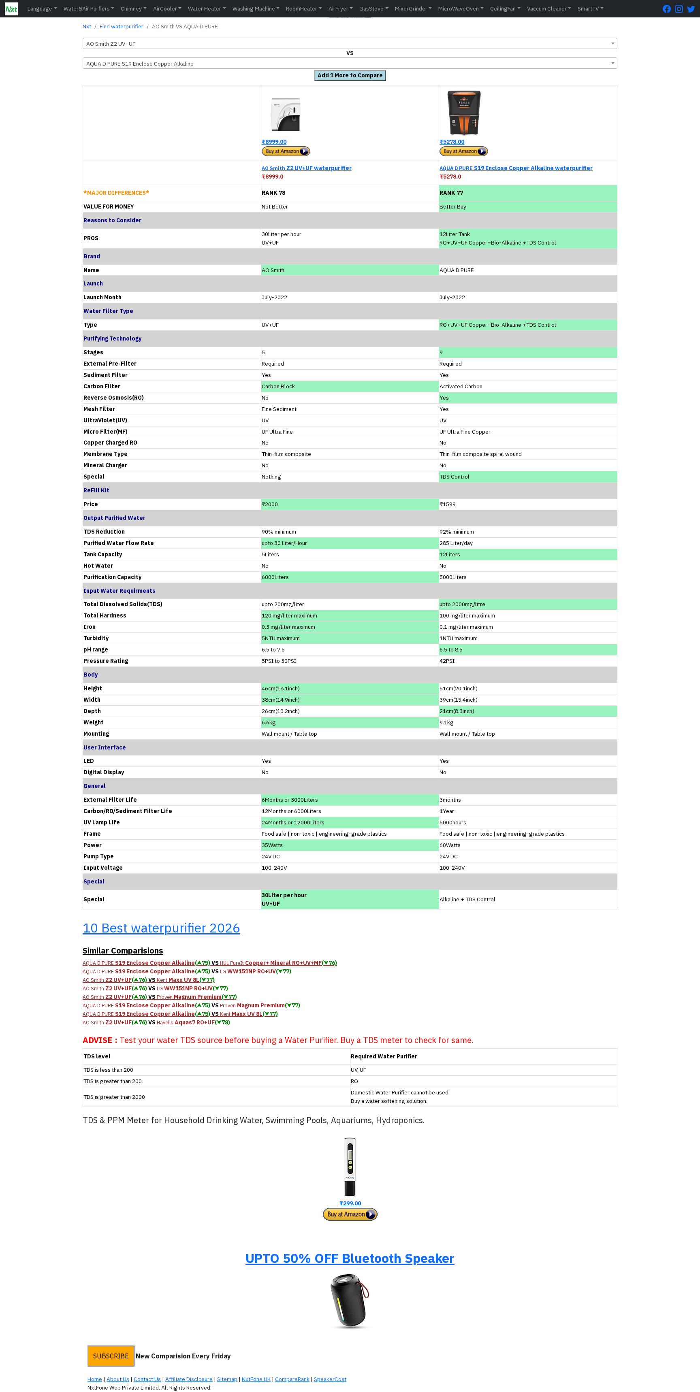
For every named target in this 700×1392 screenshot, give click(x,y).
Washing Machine (254, 8)
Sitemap (227, 1379)
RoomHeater (301, 8)
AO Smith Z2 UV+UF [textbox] (110, 43)
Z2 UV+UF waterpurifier (307, 168)
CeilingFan (503, 8)
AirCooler (165, 8)
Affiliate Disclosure (189, 1379)
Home (95, 1379)
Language (40, 8)
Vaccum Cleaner (547, 8)
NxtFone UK (256, 1379)
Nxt (87, 26)
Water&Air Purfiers (87, 8)
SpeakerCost (330, 1379)
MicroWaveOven (458, 8)
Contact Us (147, 1379)
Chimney (131, 8)
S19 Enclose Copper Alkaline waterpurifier (516, 168)
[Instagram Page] (681, 8)
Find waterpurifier (121, 26)
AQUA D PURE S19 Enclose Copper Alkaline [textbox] (140, 63)
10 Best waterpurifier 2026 (161, 927)
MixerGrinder (411, 8)
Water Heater (204, 8)
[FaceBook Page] (669, 8)
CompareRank (292, 1379)
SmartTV (588, 8)
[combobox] (350, 43)
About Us (118, 1379)
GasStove (371, 8)
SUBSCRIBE (111, 1356)
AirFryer (338, 8)
